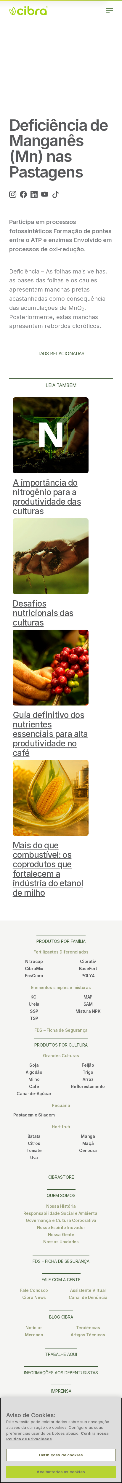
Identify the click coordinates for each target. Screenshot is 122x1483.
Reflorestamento (88, 1086)
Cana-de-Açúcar (34, 1093)
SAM (88, 1004)
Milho (34, 1079)
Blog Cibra (61, 1316)
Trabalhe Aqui (61, 1354)
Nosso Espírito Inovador (61, 1227)
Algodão (34, 1072)
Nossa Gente (61, 1234)
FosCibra (34, 975)
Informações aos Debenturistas (61, 1372)
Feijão (88, 1065)
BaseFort (88, 968)
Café (34, 1086)
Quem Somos (61, 1195)
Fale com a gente (61, 1279)
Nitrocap (34, 961)
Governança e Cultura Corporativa (61, 1220)
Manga (88, 1136)
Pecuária (61, 1105)
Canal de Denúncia (88, 1297)
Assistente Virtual (88, 1290)
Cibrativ (88, 961)
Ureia (34, 1004)
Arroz (88, 1079)
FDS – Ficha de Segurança (61, 1030)
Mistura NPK (88, 1011)
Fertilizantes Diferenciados (60, 951)
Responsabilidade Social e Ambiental (60, 1213)
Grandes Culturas (61, 1055)
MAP (88, 996)
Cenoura (88, 1150)
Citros (34, 1143)
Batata (34, 1136)
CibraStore (61, 1177)
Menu (109, 10)
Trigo (88, 1072)
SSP (34, 1011)
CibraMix (34, 968)
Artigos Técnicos (88, 1334)
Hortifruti (61, 1126)
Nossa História (61, 1206)
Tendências (88, 1327)
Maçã (88, 1143)
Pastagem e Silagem (33, 1114)
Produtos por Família (61, 941)
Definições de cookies (61, 1454)
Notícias (33, 1327)
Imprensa (61, 1391)
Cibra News (34, 1297)
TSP (34, 1018)
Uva (34, 1157)
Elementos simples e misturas (61, 987)
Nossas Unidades (61, 1241)
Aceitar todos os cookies (61, 1471)
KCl (33, 996)
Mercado (34, 1334)
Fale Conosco (34, 1290)
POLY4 (88, 975)
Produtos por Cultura (61, 1044)
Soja (33, 1065)
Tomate (33, 1150)
